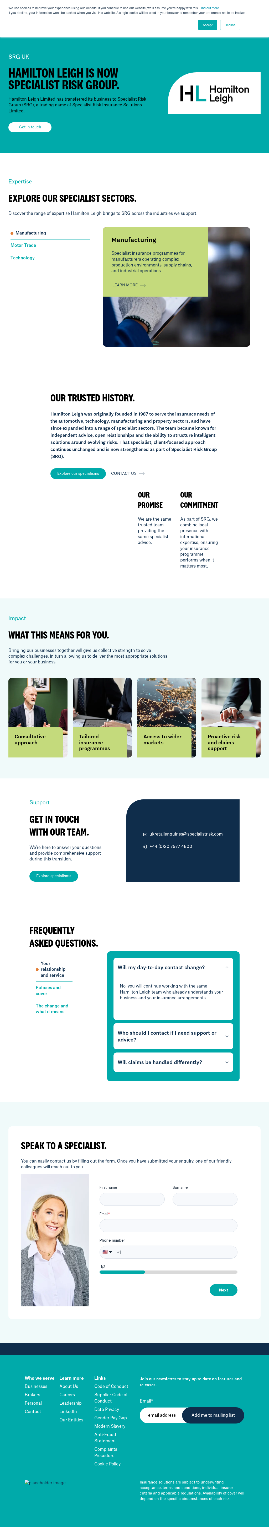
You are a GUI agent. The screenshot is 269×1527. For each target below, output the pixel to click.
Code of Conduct (111, 1386)
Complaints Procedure (105, 1452)
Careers (67, 1395)
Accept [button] (208, 25)
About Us (68, 1386)
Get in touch (30, 127)
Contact (33, 1412)
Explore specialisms (53, 876)
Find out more (209, 8)
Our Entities (71, 1420)
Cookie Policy (107, 1464)
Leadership (70, 1403)
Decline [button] (230, 25)
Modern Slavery (109, 1426)
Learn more (125, 285)
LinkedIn (68, 1412)
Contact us (124, 474)
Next (223, 1290)
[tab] (50, 233)
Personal (33, 1403)
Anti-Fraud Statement (105, 1438)
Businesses (36, 1386)
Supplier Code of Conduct (111, 1398)
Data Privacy (106, 1410)
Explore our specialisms (78, 474)
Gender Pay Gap (110, 1418)
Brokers (32, 1395)
